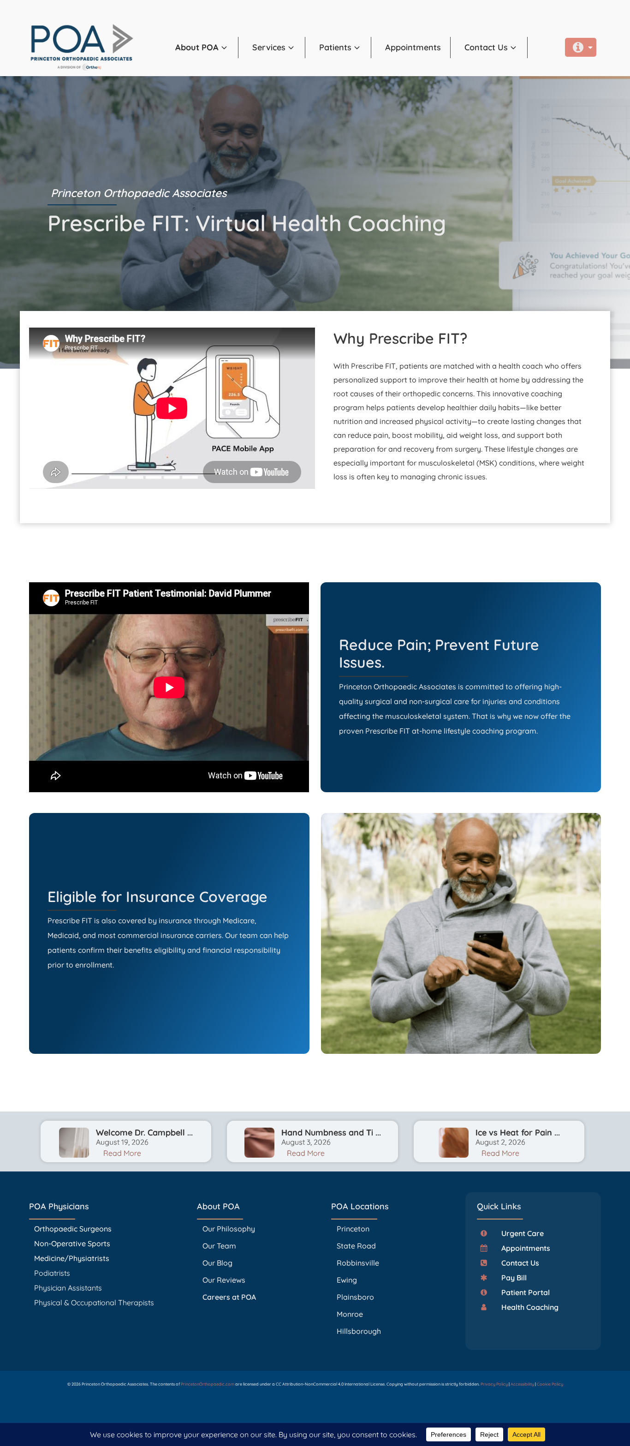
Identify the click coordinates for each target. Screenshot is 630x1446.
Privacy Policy (494, 1383)
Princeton (353, 1228)
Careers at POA (229, 1297)
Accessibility (522, 1383)
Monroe (350, 1314)
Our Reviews (223, 1280)
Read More (122, 1153)
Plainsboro (356, 1297)
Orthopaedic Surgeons (73, 1228)
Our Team (219, 1245)
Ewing (347, 1280)
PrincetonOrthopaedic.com (207, 1383)
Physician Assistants (69, 1287)
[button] (206, 47)
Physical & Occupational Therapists (94, 1302)
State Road (356, 1245)
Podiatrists (52, 1273)
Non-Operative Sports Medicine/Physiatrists (72, 1251)
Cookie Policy (550, 1383)
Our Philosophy (228, 1228)
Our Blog (217, 1262)
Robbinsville (358, 1262)
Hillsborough (359, 1331)
